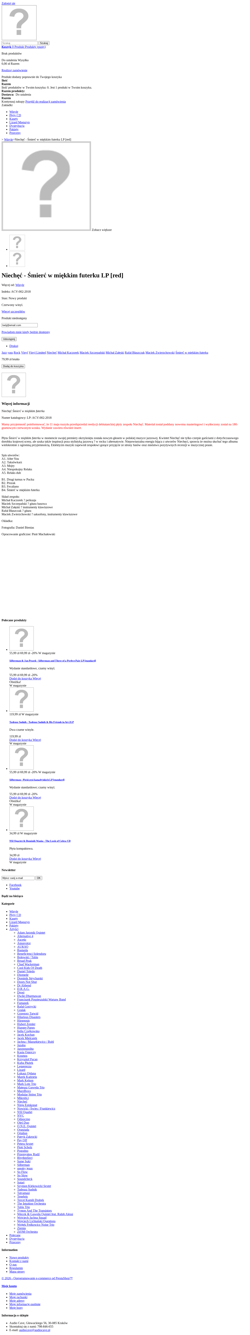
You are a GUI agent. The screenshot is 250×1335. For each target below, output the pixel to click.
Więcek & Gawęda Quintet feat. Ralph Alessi (45, 1214)
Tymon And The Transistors (34, 1210)
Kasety (13, 118)
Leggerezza (24, 1066)
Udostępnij (9, 339)
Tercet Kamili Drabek (30, 1200)
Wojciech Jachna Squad (31, 1217)
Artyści (13, 929)
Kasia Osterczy (26, 1052)
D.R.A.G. (23, 989)
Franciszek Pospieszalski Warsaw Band (41, 999)
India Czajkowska (28, 1031)
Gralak (21, 1010)
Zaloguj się (8, 3)
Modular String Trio (29, 1094)
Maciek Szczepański (92, 352)
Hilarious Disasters (28, 1017)
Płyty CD (15, 115)
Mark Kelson (25, 1080)
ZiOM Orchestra (27, 1231)
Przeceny (15, 132)
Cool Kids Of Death (29, 967)
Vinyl (24, 352)
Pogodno (22, 1150)
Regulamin (16, 1268)
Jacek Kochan (26, 1034)
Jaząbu (21, 1045)
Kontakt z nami (18, 1261)
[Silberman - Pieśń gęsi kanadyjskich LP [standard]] (21, 768)
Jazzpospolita (25, 1048)
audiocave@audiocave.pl (34, 1330)
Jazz (4, 352)
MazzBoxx (24, 1091)
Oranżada (23, 1129)
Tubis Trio (23, 1207)
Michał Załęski (115, 352)
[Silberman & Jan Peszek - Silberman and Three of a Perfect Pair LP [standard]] (21, 649)
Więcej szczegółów (13, 311)
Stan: (5, 298)
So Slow (22, 1175)
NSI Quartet (24, 1112)
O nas (13, 1264)
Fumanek (23, 1003)
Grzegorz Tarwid (27, 1013)
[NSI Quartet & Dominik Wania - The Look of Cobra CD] (21, 829)
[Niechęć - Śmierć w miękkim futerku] (17, 249)
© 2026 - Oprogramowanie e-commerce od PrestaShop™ (37, 1278)
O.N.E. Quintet (26, 1126)
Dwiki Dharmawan (29, 996)
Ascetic (21, 939)
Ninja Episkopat (27, 1105)
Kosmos (22, 1055)
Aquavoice (24, 943)
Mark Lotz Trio (26, 1084)
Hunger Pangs (26, 1027)
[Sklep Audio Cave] (19, 39)
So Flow (22, 1172)
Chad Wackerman (28, 964)
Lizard (21, 1069)
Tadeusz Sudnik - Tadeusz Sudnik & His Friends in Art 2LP (41, 722)
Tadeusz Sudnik (27, 1189)
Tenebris (22, 1196)
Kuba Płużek (25, 1062)
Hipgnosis (23, 1020)
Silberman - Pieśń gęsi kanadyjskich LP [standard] (36, 779)
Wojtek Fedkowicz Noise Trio (35, 1224)
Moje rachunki (18, 1297)
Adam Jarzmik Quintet (31, 932)
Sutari (20, 1182)
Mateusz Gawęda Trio (31, 1087)
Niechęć (52, 352)
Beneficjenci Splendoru (31, 953)
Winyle (13, 111)
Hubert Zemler (26, 1024)
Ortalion (22, 1133)
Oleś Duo (23, 1122)
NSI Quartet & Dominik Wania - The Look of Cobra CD (40, 840)
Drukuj (13, 346)
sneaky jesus (25, 1168)
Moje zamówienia (20, 1293)
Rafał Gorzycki (26, 1006)
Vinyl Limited (37, 352)
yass (10, 352)
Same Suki (23, 1161)
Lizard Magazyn (19, 122)
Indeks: (6, 291)
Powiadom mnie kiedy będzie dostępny (26, 332)
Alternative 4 (25, 936)
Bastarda (22, 950)
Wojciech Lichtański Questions (36, 1221)
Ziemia (21, 1228)
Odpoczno (23, 1119)
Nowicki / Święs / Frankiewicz (36, 1108)
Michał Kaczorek (68, 352)
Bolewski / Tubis (27, 957)
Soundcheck (24, 1179)
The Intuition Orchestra (31, 1203)
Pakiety (14, 129)
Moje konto (9, 1286)
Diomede (23, 974)
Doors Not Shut (27, 982)
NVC (20, 1115)
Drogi (20, 992)
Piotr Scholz (24, 1147)
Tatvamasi (23, 1193)
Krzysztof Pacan (27, 1059)
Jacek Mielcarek (27, 1038)
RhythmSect (24, 1157)
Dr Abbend (24, 985)
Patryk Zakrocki (27, 1136)
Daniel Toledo (26, 971)
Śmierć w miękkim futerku (191, 352)
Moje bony (16, 1307)
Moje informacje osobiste (24, 1304)
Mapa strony (17, 1271)
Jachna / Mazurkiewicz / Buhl (35, 1041)
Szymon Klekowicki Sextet (34, 1186)
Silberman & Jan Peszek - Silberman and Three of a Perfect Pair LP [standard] (52, 660)
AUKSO (22, 946)
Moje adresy (17, 1300)
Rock (17, 352)
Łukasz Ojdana (26, 1073)
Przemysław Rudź (28, 1154)
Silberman (23, 1164)
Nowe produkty (19, 1257)
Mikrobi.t (23, 1098)
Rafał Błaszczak (135, 352)
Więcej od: (8, 285)
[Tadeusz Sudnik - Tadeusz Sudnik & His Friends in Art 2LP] (21, 710)
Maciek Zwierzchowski (160, 352)
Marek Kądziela (27, 1077)
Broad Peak (24, 960)
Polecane (15, 1235)
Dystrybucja (16, 125)
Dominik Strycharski (30, 978)
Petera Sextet (25, 1143)
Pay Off (22, 1140)
